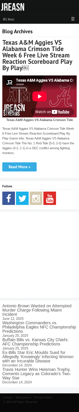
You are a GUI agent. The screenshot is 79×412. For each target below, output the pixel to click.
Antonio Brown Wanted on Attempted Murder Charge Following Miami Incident (36, 310)
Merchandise (23, 397)
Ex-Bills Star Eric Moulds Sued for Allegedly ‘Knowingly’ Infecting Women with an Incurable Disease (38, 356)
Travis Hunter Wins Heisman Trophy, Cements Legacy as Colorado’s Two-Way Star (36, 373)
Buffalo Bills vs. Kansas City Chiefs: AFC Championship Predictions (35, 341)
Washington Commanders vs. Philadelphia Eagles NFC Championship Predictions (39, 327)
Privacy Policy (43, 397)
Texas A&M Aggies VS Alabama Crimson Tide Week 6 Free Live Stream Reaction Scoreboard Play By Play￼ (37, 55)
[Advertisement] (39, 255)
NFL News (8, 19)
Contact (8, 397)
